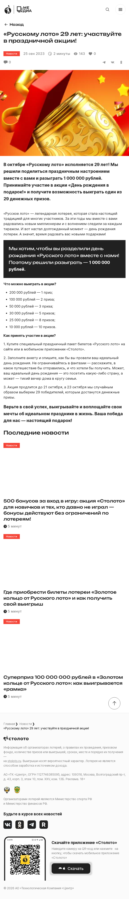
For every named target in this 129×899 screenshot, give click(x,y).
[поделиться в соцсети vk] (112, 62)
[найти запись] (107, 9)
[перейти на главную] (24, 9)
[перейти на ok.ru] (19, 824)
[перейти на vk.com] (7, 824)
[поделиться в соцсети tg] (104, 62)
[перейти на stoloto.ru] (7, 9)
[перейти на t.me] (32, 824)
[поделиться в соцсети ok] (121, 62)
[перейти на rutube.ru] (43, 824)
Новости (25, 724)
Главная (9, 724)
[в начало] (114, 703)
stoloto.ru (14, 761)
